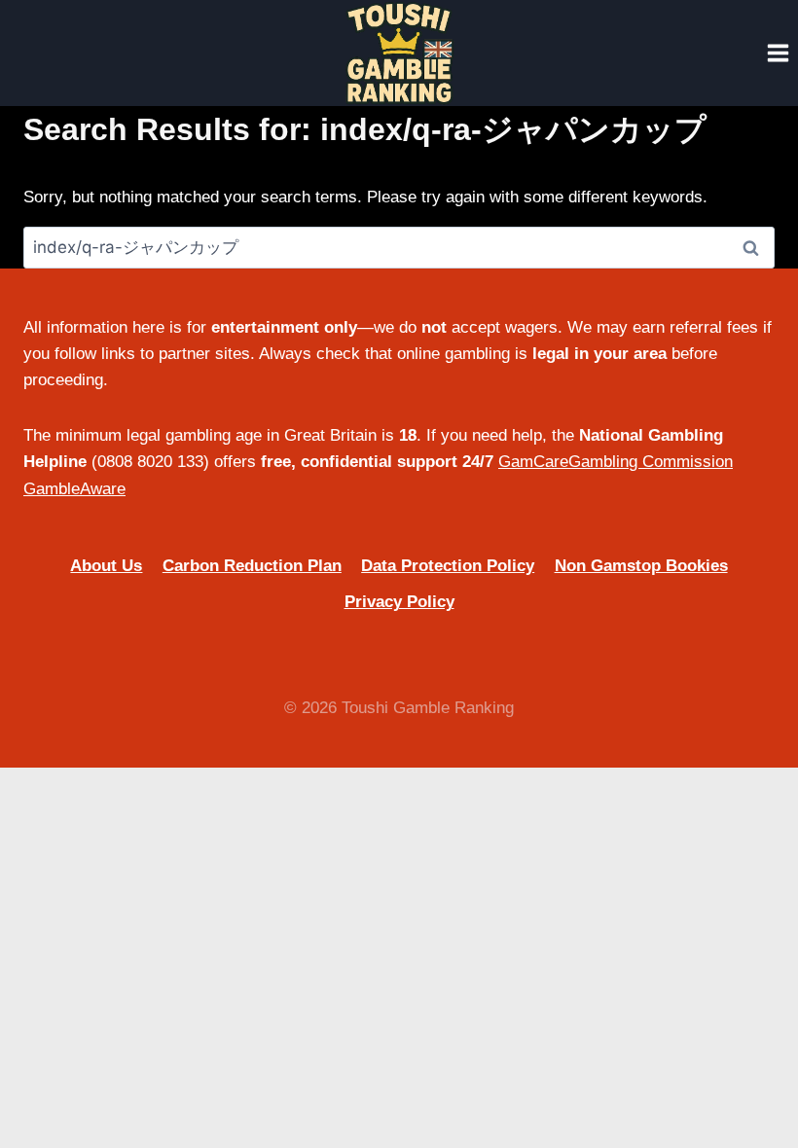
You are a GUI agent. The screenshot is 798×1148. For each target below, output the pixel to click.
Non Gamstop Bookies (641, 565)
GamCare (533, 461)
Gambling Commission (650, 461)
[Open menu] (777, 52)
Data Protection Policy (447, 565)
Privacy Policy (399, 601)
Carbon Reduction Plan (252, 565)
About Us (106, 565)
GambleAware (74, 489)
